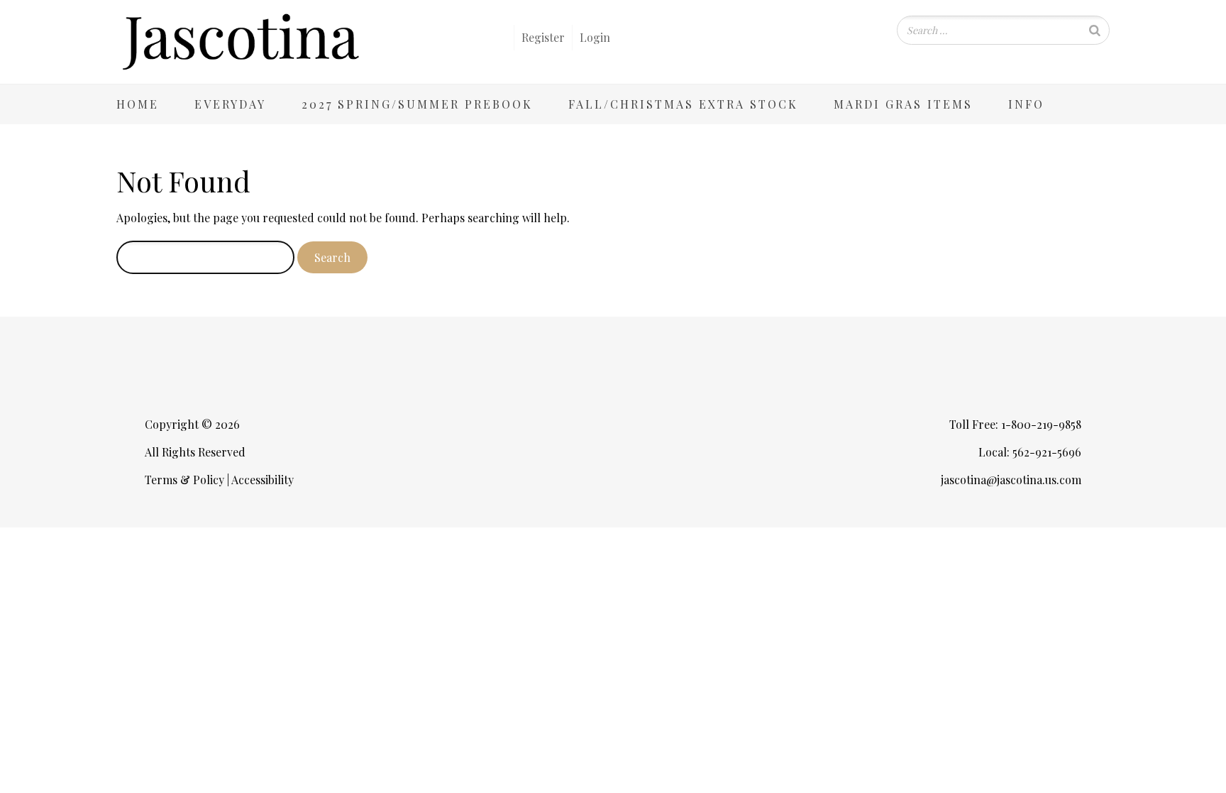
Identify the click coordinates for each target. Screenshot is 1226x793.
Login (595, 37)
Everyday (230, 104)
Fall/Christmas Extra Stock (683, 104)
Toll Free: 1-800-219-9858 (1015, 424)
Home (137, 104)
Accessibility (262, 479)
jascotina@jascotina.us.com (1011, 479)
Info (1026, 104)
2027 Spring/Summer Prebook (417, 104)
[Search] (1095, 30)
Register (543, 37)
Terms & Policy (184, 479)
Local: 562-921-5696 (1029, 451)
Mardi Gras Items (903, 104)
